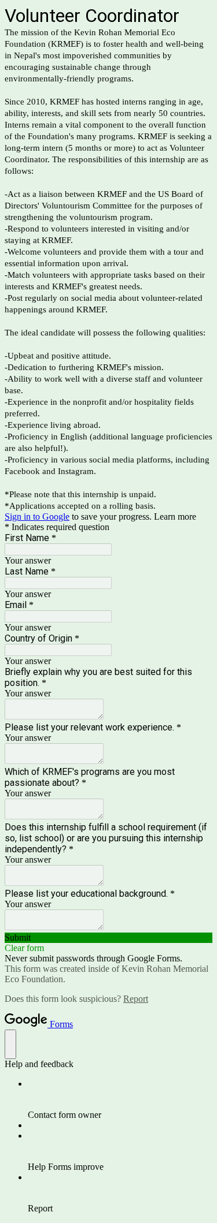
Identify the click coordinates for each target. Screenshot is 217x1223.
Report (135, 999)
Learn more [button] (175, 516)
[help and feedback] (10, 1044)
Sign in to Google (37, 516)
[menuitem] (120, 1099)
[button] (108, 938)
